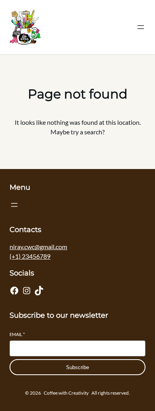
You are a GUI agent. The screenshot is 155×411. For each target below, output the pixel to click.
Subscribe (77, 367)
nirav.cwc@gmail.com (38, 246)
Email (17, 334)
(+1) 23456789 (30, 256)
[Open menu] (140, 27)
